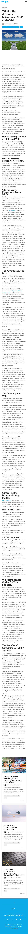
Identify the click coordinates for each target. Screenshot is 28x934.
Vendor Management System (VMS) (10, 27)
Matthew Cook (10, 785)
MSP (21, 27)
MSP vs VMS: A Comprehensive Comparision (10, 827)
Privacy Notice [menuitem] (8, 924)
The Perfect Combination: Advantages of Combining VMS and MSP (14, 872)
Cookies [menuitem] (20, 926)
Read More (22, 800)
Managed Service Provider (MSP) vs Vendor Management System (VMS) (13, 779)
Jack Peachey (7, 23)
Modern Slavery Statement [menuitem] (11, 926)
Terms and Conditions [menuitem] (17, 924)
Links (13, 909)
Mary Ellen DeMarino (11, 832)
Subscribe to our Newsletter (13, 915)
